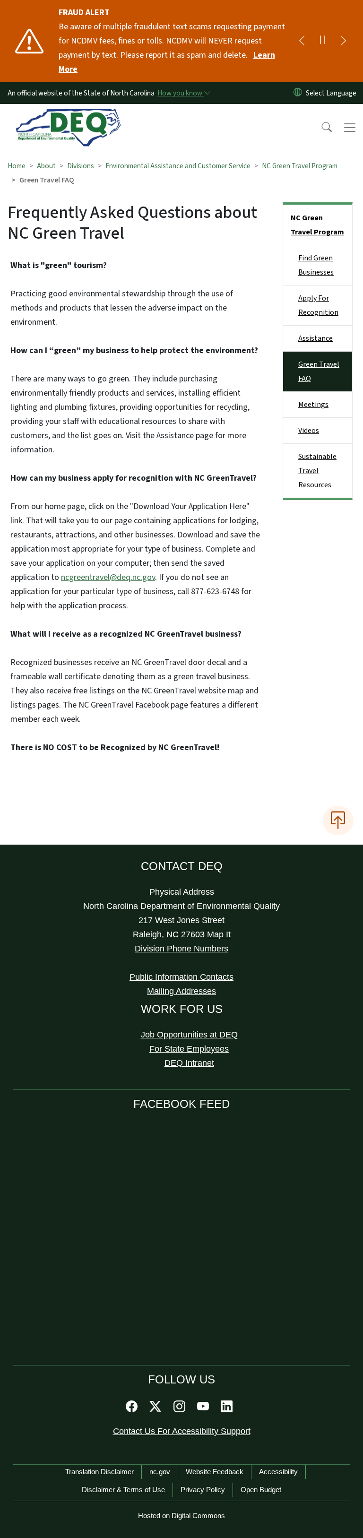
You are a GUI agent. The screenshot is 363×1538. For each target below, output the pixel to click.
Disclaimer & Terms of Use (123, 1490)
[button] (320, 127)
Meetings (313, 404)
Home (17, 166)
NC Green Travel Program (299, 166)
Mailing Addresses (181, 991)
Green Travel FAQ (318, 371)
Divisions (80, 166)
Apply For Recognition (318, 305)
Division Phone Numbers (181, 948)
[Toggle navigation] (350, 127)
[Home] (68, 115)
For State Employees (189, 1049)
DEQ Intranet (189, 1063)
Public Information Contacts (181, 977)
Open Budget (261, 1490)
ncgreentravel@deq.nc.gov (108, 577)
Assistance (315, 338)
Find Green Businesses (316, 265)
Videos (308, 430)
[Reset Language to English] (298, 93)
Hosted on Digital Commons (181, 1516)
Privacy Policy (203, 1490)
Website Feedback (214, 1472)
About (46, 166)
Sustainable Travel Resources (317, 470)
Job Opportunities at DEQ (189, 1034)
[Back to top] (338, 820)
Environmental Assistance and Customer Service (178, 166)
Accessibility (278, 1472)
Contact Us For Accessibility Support (182, 1431)
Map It (219, 934)
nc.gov (159, 1472)
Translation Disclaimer (99, 1472)
